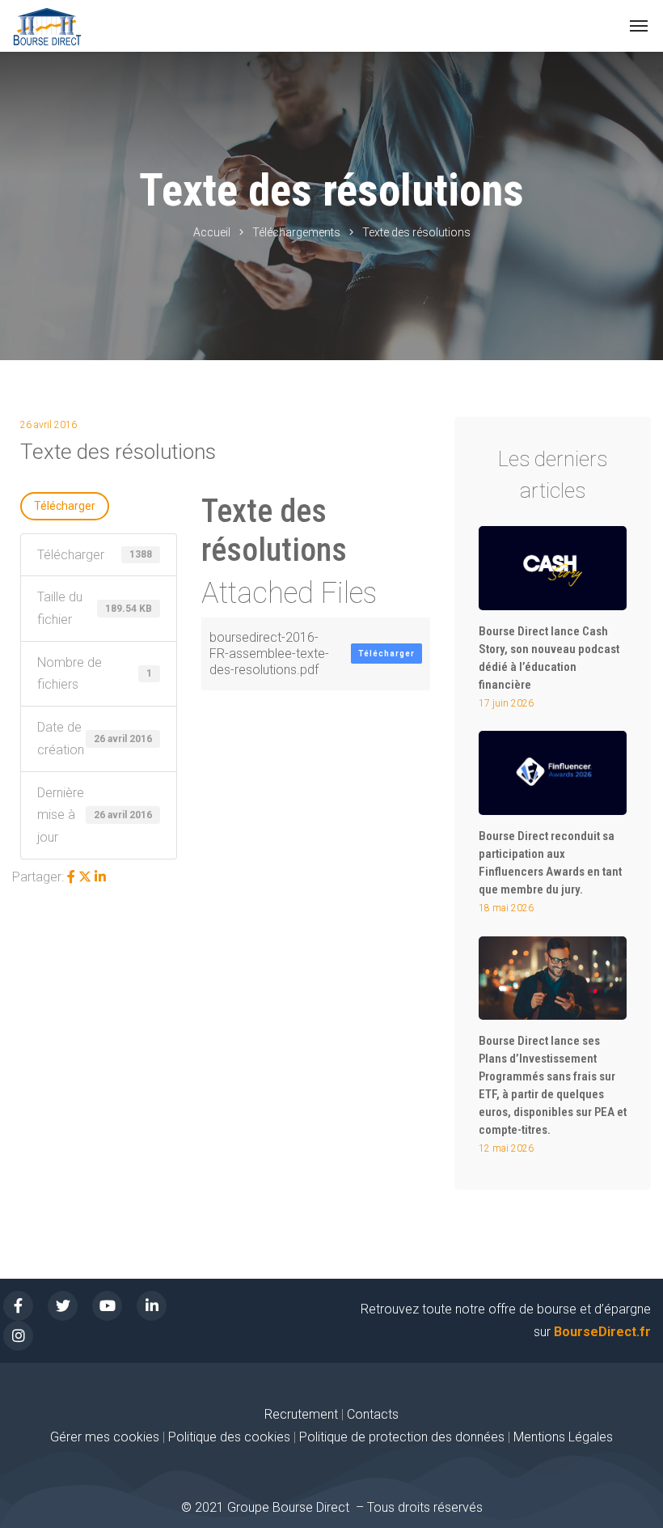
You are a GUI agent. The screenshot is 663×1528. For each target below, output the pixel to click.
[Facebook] (71, 877)
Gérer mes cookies (104, 1437)
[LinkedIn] (100, 877)
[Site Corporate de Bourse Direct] (47, 26)
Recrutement (301, 1414)
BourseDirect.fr (602, 1331)
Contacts (373, 1414)
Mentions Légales (563, 1437)
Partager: (38, 877)
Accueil (211, 232)
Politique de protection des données (402, 1437)
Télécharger (64, 505)
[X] (84, 877)
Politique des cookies (230, 1437)
